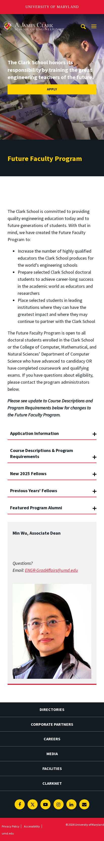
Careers (52, 738)
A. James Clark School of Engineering (32, 19)
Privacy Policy (10, 826)
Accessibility (32, 826)
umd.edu (8, 833)
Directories (52, 709)
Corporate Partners (52, 724)
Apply (52, 89)
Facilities (52, 768)
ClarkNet (52, 783)
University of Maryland (52, 7)
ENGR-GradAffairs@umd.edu (51, 570)
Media (52, 753)
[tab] (52, 431)
